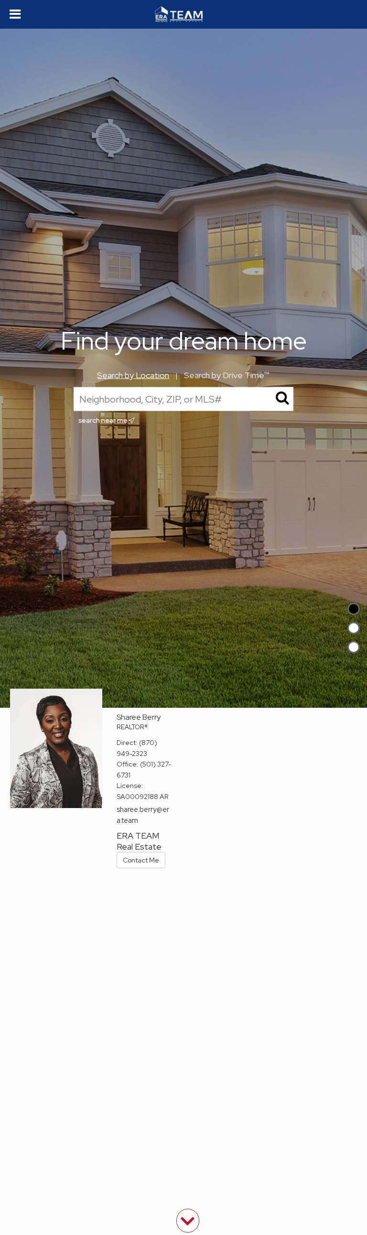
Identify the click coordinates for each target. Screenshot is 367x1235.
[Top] (353, 609)
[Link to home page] (183, 14)
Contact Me (141, 860)
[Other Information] (353, 647)
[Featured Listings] (353, 628)
